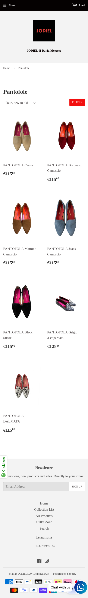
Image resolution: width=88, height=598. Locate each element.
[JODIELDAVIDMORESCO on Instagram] (47, 561)
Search (44, 528)
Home (6, 67)
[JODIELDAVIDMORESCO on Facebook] (39, 561)
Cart (81, 5)
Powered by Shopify (64, 573)
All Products (44, 516)
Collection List (44, 509)
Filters (77, 102)
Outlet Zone (44, 522)
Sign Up (77, 486)
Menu (12, 5)
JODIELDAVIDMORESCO (33, 573)
